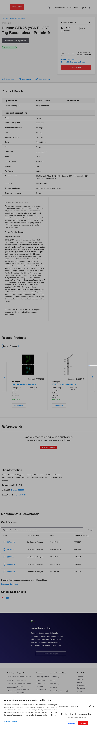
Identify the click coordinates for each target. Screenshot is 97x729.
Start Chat (83, 723)
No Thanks (71, 723)
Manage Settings (10, 721)
